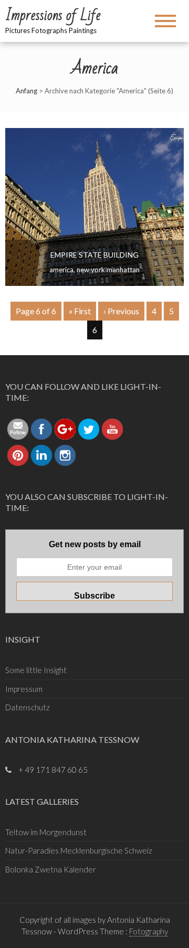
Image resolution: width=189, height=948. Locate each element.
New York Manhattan (108, 269)
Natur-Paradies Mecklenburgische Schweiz (78, 850)
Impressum (24, 689)
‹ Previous (121, 311)
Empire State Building (94, 254)
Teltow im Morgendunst (46, 832)
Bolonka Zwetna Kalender (50, 869)
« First (80, 311)
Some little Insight (36, 670)
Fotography (148, 931)
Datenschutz (27, 707)
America (61, 269)
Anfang (26, 91)
